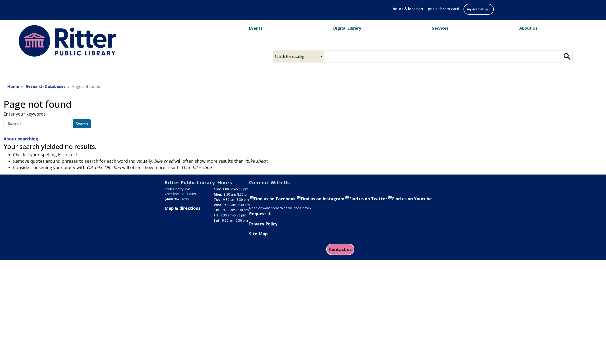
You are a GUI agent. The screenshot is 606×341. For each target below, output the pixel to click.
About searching (21, 139)
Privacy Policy (263, 224)
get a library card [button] (443, 8)
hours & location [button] (408, 8)
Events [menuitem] (256, 28)
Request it (260, 213)
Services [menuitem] (440, 28)
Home (13, 86)
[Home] (70, 40)
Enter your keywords (25, 114)
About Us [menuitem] (528, 28)
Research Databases (46, 86)
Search (82, 123)
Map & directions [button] (182, 208)
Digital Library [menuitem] (347, 28)
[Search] (567, 56)
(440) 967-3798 (176, 199)
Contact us (340, 249)
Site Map (258, 234)
